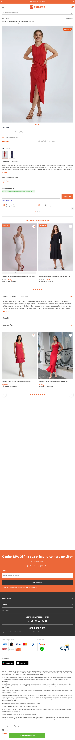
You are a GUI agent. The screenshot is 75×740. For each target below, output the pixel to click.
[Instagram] (36, 611)
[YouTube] (39, 611)
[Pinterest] (32, 611)
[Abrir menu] (3, 8)
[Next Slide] (73, 2)
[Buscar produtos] (70, 12)
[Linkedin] (46, 611)
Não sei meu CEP (6, 200)
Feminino (33, 555)
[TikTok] (43, 611)
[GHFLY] (15, 730)
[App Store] (22, 663)
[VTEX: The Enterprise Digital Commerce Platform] (5, 730)
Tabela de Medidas (11, 137)
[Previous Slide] (1, 2)
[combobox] (37, 13)
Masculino (44, 555)
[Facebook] (29, 611)
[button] (67, 29)
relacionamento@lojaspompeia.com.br (33, 674)
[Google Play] (9, 663)
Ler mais (5, 311)
